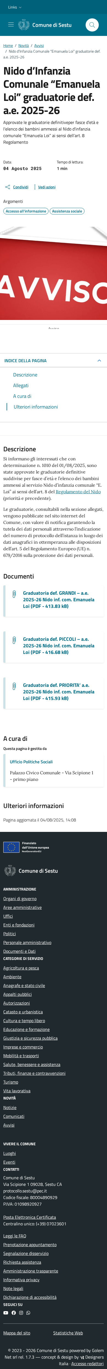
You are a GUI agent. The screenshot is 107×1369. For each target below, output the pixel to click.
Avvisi (9, 1125)
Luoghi (9, 1153)
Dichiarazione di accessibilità (30, 1297)
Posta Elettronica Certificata (29, 1217)
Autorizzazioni (16, 1003)
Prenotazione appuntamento (30, 1244)
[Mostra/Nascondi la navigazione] (11, 24)
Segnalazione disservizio (26, 1253)
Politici (9, 933)
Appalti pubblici (17, 994)
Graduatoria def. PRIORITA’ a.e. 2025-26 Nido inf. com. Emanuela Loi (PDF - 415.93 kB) (58, 692)
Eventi (9, 1162)
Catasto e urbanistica (23, 1011)
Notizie (9, 1107)
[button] (15, 7)
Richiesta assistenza (22, 1262)
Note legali (13, 1288)
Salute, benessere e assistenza (31, 1064)
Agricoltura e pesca (21, 968)
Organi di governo (19, 898)
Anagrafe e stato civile (24, 985)
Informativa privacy (21, 1279)
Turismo (10, 1082)
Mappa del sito (16, 1333)
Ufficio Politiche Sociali (31, 761)
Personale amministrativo (27, 942)
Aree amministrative (22, 907)
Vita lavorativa (16, 1090)
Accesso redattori (87, 1363)
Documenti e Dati (19, 951)
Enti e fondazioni (19, 925)
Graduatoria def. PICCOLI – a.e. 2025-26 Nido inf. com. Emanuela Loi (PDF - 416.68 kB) (58, 646)
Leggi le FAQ (14, 1235)
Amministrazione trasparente (30, 1271)
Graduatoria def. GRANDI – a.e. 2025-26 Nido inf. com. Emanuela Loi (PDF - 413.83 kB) (58, 600)
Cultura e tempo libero (24, 1020)
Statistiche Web (68, 1333)
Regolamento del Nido (78, 491)
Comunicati (13, 1116)
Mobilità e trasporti (21, 1055)
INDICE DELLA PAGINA (25, 360)
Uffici (8, 916)
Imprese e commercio (23, 1047)
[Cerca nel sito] (92, 25)
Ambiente (12, 976)
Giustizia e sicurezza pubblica (30, 1038)
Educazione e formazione (26, 1029)
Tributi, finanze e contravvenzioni (34, 1073)
